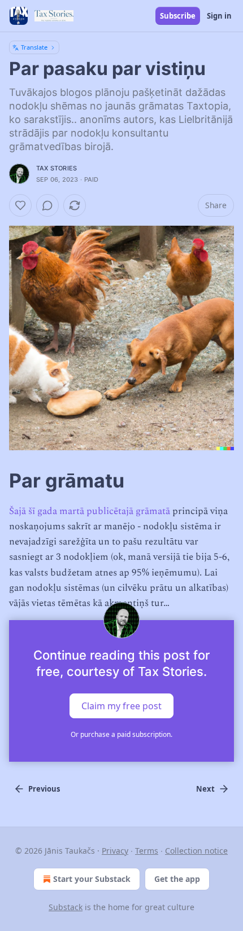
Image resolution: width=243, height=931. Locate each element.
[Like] (20, 205)
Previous (44, 789)
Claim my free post (121, 706)
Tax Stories (56, 168)
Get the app (177, 878)
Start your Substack (92, 878)
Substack (66, 907)
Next (205, 789)
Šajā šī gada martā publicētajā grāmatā (89, 511)
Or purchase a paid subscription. (121, 734)
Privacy (115, 850)
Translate (34, 47)
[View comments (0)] (47, 205)
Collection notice (196, 850)
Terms (146, 850)
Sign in (219, 16)
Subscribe (178, 16)
